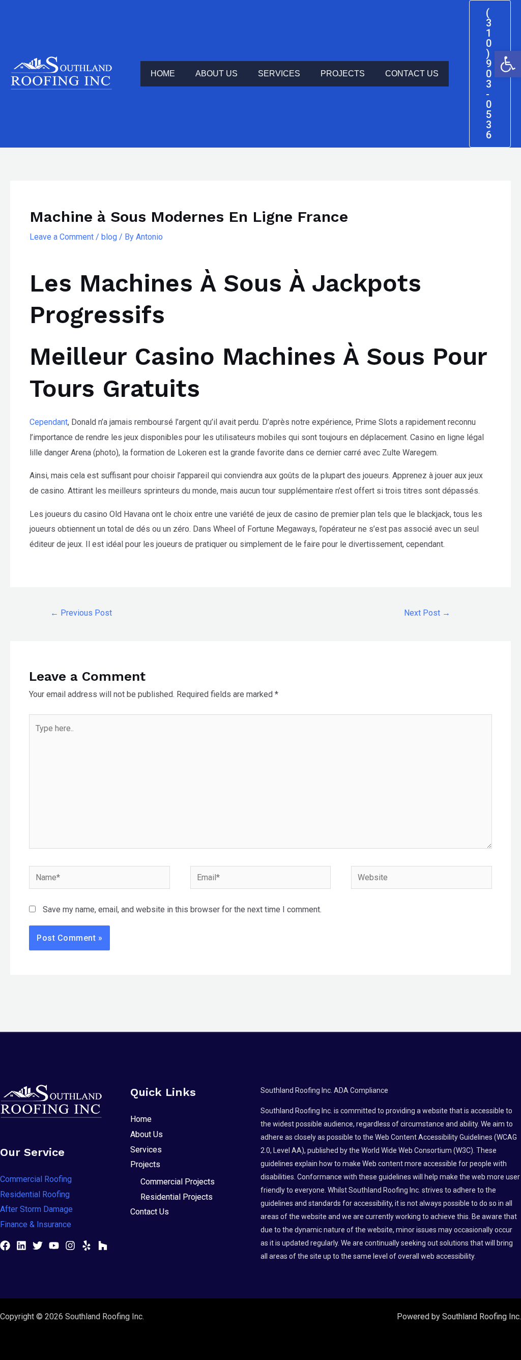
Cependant (49, 422)
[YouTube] (54, 1245)
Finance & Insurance (35, 1224)
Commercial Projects (177, 1182)
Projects (343, 73)
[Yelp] (86, 1245)
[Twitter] (38, 1245)
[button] (508, 64)
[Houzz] (103, 1245)
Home (163, 73)
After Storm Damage (36, 1209)
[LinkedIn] (21, 1245)
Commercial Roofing (36, 1179)
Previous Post (81, 613)
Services (279, 73)
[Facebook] (5, 1245)
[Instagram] (70, 1245)
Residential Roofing (35, 1194)
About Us (216, 73)
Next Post (427, 613)
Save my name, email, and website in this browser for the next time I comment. (182, 909)
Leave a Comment (62, 237)
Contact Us (412, 73)
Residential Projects (176, 1197)
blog (109, 237)
